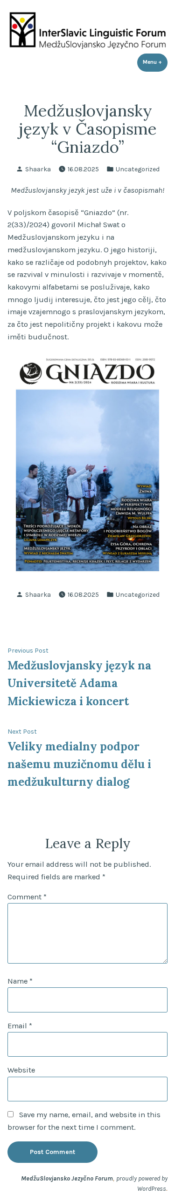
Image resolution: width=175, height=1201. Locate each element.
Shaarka (38, 169)
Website (21, 1070)
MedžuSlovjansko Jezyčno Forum (67, 1178)
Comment (27, 896)
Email (19, 1025)
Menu (155, 62)
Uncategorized (138, 169)
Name (20, 981)
